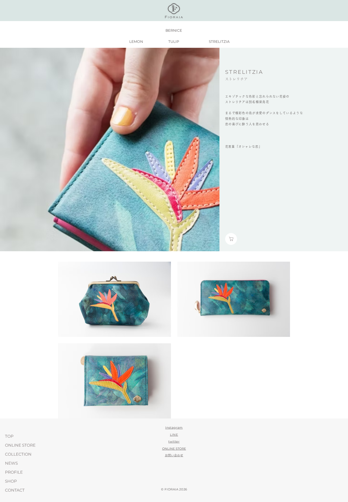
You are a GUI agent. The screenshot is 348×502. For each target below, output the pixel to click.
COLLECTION (18, 454)
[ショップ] (231, 239)
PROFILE (14, 472)
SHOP (11, 481)
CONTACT (15, 490)
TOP (9, 436)
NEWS (11, 463)
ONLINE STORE (20, 445)
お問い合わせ (174, 455)
